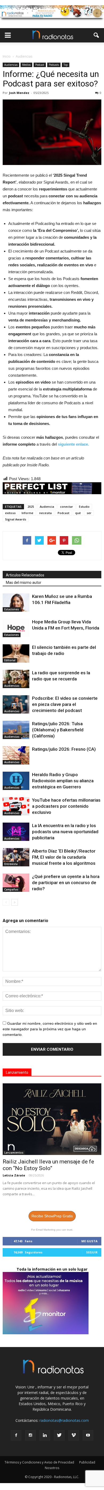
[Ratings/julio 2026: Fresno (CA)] (16, 755)
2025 (30, 507)
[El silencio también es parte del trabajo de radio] (16, 653)
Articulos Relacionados (25, 575)
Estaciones (11, 609)
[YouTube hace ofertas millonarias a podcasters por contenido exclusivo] (16, 806)
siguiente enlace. (73, 444)
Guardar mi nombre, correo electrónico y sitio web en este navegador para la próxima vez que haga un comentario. (50, 1029)
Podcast (39, 65)
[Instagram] (30, 1435)
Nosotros (52, 1468)
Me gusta (89, 1241)
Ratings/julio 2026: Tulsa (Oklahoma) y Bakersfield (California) (57, 730)
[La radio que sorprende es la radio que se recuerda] (16, 679)
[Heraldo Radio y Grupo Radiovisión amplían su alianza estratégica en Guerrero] (16, 781)
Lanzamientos (13, 1152)
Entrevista (11, 864)
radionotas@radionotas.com (64, 1420)
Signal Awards (15, 519)
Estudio (84, 507)
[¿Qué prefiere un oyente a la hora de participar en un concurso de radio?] (16, 883)
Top (65, 65)
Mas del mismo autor (23, 582)
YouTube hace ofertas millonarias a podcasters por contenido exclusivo (66, 806)
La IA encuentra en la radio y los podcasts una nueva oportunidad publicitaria (65, 831)
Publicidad (87, 1462)
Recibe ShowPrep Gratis (52, 1216)
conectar (66, 507)
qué (78, 513)
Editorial (9, 660)
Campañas (11, 889)
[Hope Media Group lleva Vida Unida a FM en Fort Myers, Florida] (16, 628)
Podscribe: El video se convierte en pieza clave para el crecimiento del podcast (65, 704)
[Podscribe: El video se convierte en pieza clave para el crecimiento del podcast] (16, 704)
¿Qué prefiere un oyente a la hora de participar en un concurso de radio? (65, 882)
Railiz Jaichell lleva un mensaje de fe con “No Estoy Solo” (48, 1164)
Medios (26, 65)
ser (89, 513)
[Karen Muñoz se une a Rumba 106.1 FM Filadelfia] (16, 602)
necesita (45, 513)
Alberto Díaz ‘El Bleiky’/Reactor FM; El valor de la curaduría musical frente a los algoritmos (63, 857)
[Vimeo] (73, 1435)
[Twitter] (59, 1435)
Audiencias (11, 65)
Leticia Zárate (14, 1175)
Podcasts (54, 65)
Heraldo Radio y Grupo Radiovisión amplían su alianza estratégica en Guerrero (63, 780)
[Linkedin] (44, 1435)
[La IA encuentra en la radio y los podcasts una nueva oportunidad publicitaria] (16, 832)
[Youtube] (88, 1435)
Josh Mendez (19, 93)
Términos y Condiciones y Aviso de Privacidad (39, 1462)
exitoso (10, 513)
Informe (27, 513)
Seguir (92, 1252)
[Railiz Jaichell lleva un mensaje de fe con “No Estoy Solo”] (52, 1119)
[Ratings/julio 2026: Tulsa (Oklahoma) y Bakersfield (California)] (16, 730)
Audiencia (47, 507)
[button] (96, 35)
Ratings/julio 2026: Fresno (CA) (64, 749)
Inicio (7, 56)
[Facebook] (16, 1435)
